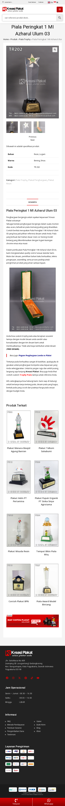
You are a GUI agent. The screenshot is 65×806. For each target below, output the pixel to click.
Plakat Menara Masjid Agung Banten (18, 450)
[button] (54, 49)
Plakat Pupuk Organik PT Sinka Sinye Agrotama (46, 501)
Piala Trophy (25, 39)
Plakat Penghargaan (37, 180)
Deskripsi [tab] (32, 202)
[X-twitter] (19, 678)
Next (32, 140)
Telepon (16, 804)
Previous (32, 136)
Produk (14, 39)
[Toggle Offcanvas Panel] (60, 9)
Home (6, 39)
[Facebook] (7, 678)
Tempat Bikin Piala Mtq (46, 553)
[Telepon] (16, 801)
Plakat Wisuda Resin (18, 551)
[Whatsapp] (49, 801)
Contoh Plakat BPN (19, 601)
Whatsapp (48, 804)
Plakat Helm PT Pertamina (19, 500)
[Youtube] (38, 678)
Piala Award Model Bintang (46, 603)
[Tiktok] (32, 678)
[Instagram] (13, 678)
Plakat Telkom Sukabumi (46, 450)
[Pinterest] (25, 678)
